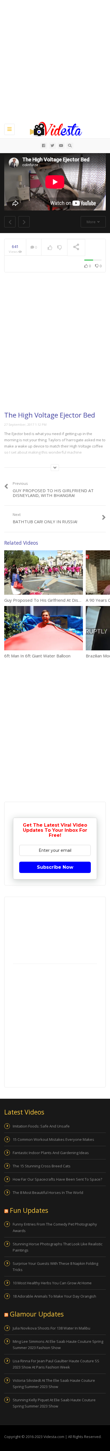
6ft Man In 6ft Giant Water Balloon (37, 656)
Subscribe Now (55, 867)
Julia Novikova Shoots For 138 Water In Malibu (51, 1328)
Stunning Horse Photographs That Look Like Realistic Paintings (57, 1247)
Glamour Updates (37, 1314)
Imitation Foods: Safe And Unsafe (41, 1126)
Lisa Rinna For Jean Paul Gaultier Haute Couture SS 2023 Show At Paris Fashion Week (56, 1364)
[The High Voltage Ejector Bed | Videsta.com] (53, 128)
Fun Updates (29, 1210)
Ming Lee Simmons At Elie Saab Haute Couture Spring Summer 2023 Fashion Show (58, 1344)
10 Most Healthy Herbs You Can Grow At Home (52, 1282)
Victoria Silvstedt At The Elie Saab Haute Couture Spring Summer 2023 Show (54, 1383)
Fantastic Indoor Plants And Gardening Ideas (51, 1152)
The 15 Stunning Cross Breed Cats (42, 1165)
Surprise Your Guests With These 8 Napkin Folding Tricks (55, 1266)
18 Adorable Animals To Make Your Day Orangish (54, 1296)
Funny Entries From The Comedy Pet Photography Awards (55, 1227)
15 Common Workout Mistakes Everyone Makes (53, 1139)
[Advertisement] (55, 61)
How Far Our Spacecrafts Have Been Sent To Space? (57, 1179)
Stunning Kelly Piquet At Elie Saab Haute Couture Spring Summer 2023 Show (54, 1403)
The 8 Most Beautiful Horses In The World (48, 1192)
